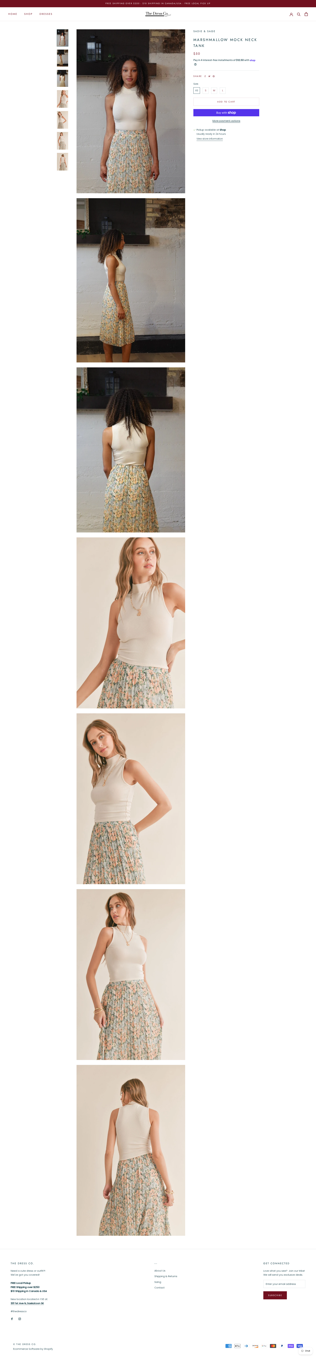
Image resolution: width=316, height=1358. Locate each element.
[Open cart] (306, 14)
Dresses (46, 14)
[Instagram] (19, 1319)
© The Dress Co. (25, 1344)
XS (196, 90)
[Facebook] (205, 76)
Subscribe (275, 1295)
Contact (159, 1287)
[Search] (299, 14)
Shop (28, 14)
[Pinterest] (214, 76)
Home (12, 14)
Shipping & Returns (165, 1276)
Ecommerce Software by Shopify (33, 1349)
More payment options (226, 120)
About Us (159, 1270)
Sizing (157, 1282)
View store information (210, 138)
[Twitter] (209, 76)
